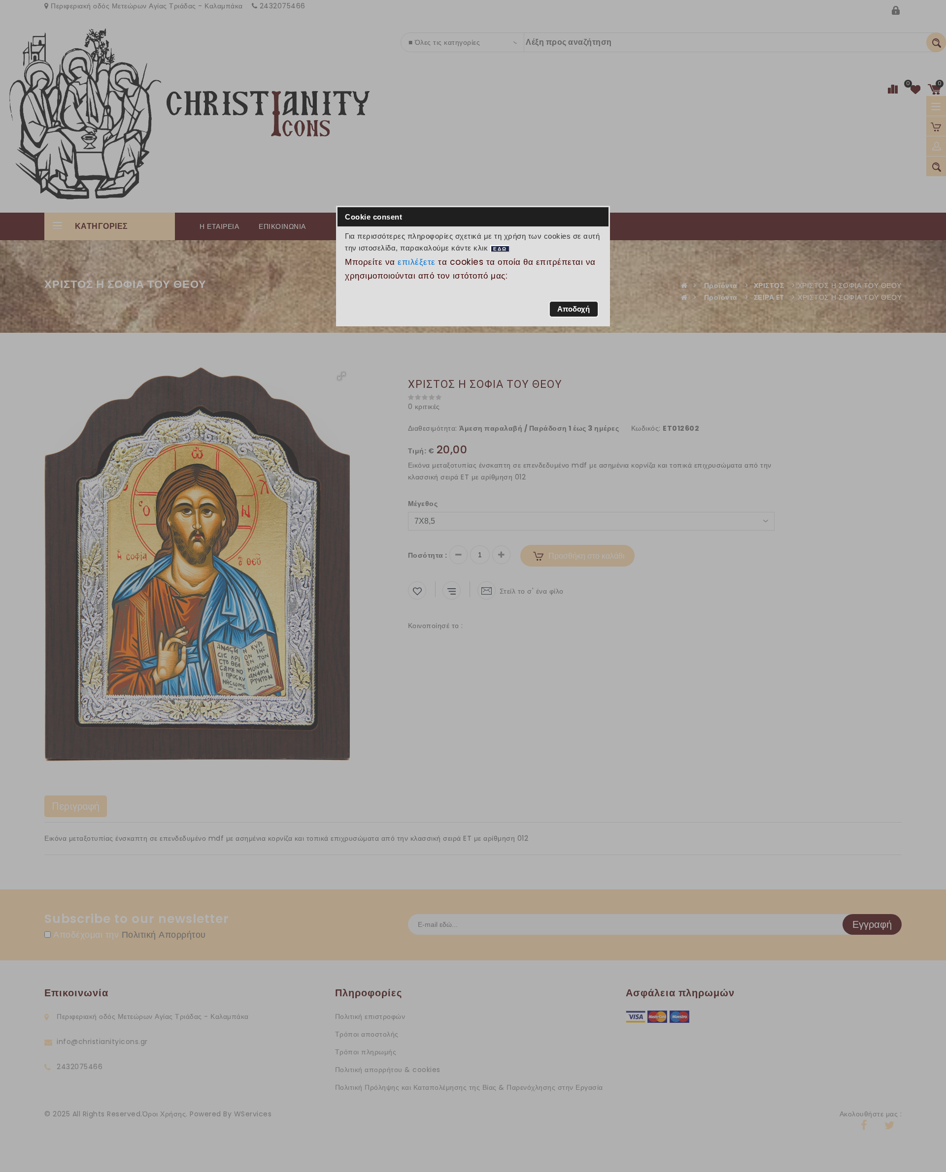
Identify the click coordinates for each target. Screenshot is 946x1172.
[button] (573, 309)
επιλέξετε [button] (417, 262)
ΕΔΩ (500, 249)
